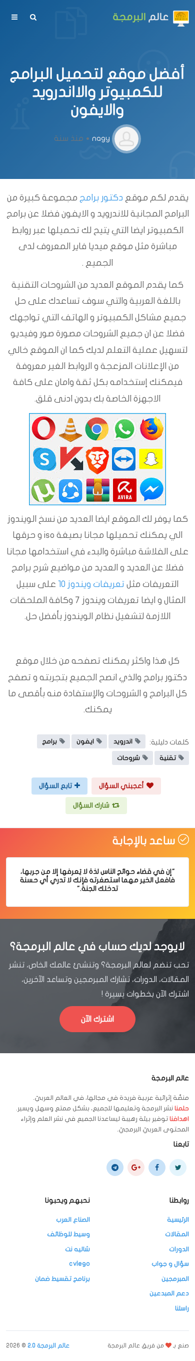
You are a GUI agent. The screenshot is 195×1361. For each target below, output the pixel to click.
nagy (101, 138)
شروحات (128, 757)
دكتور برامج (101, 198)
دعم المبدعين (169, 1293)
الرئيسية (178, 1219)
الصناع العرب (73, 1219)
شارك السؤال (91, 805)
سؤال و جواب (170, 1263)
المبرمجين (175, 1278)
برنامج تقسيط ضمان (62, 1278)
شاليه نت (77, 1249)
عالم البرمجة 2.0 (49, 1345)
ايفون (85, 741)
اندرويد (123, 741)
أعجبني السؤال (121, 786)
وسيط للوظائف (68, 1234)
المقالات (177, 1234)
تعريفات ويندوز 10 (91, 584)
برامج (49, 741)
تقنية (168, 757)
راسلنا (182, 1308)
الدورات (179, 1249)
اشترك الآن (97, 1019)
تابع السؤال (55, 786)
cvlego (79, 1263)
